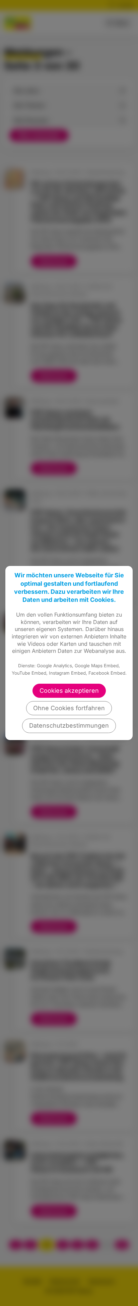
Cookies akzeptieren (69, 690)
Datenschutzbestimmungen (69, 725)
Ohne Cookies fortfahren (69, 708)
